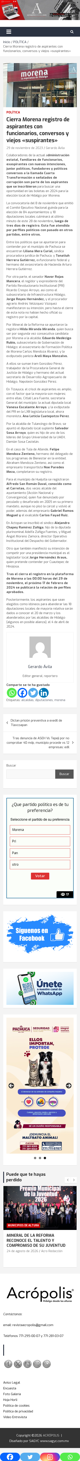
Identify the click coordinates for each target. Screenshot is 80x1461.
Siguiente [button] (68, 1085)
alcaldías (27, 700)
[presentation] (68, 1180)
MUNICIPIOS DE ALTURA (23, 1225)
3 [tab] (45, 1158)
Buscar (11, 765)
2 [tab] (40, 1158)
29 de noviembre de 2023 (24, 148)
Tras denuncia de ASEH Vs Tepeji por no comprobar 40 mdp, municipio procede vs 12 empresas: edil (38, 742)
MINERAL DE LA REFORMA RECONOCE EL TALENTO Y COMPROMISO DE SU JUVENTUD (36, 1240)
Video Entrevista (15, 1417)
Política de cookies (16, 1405)
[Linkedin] (44, 693)
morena (59, 700)
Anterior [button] (11, 1085)
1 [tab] (35, 1158)
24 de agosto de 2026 (22, 1251)
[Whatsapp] (12, 693)
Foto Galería (12, 1394)
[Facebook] (22, 693)
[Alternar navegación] (8, 32)
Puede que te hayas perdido (26, 1177)
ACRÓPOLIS (51, 1435)
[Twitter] (33, 693)
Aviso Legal (11, 1382)
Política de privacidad (18, 1411)
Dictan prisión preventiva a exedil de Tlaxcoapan (36, 722)
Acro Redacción (52, 1251)
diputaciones (44, 700)
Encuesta (9, 1388)
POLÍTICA (13, 112)
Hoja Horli (10, 1400)
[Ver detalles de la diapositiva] (40, 1086)
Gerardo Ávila (55, 148)
